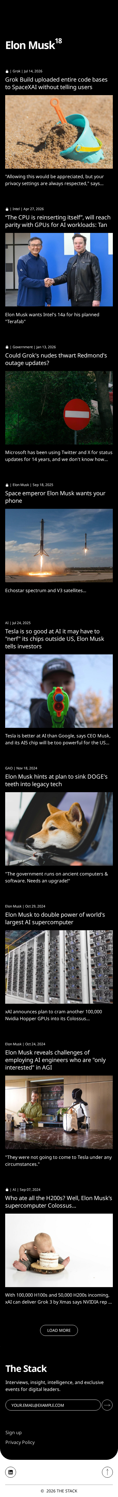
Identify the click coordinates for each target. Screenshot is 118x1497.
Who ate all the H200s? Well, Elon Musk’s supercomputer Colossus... (58, 1201)
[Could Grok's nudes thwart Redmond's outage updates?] (59, 408)
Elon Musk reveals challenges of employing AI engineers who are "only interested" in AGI (55, 1059)
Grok (16, 71)
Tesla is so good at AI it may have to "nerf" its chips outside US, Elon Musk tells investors (54, 638)
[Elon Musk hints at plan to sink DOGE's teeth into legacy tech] (59, 829)
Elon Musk (21, 484)
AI (7, 622)
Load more (59, 1330)
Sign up (13, 1432)
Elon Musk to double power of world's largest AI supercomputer (55, 918)
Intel (16, 208)
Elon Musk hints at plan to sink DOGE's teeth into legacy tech (56, 780)
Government (23, 346)
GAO (9, 768)
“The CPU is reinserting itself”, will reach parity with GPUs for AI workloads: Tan (58, 221)
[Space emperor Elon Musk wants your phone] (59, 545)
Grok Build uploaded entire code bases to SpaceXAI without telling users (56, 83)
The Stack (67, 1491)
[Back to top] (107, 1472)
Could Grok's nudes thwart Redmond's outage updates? (56, 359)
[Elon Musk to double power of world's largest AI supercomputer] (59, 967)
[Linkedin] (10, 1472)
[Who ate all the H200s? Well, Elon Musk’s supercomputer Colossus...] (59, 1250)
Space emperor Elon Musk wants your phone (55, 496)
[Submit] (107, 1405)
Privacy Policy (20, 1442)
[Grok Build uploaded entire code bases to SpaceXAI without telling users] (59, 132)
